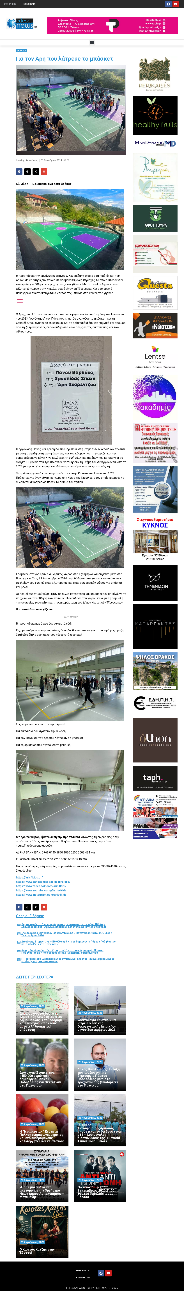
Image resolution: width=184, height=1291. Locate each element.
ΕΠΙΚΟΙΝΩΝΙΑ (29, 4)
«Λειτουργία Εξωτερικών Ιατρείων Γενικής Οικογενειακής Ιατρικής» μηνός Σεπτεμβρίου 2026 (66, 934)
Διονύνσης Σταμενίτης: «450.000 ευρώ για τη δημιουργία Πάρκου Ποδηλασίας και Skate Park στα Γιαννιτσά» (68, 943)
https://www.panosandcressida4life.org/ (43, 882)
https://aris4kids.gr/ (29, 877)
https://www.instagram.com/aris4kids (41, 894)
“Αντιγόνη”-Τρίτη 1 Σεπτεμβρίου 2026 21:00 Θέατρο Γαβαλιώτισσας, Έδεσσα (95, 1192)
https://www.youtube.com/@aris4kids (41, 890)
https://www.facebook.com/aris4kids (41, 886)
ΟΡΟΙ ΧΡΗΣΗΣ (10, 4)
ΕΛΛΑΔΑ (21, 50)
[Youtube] (175, 4)
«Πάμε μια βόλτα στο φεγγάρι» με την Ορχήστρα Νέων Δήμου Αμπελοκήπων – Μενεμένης (42, 1192)
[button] (92, 42)
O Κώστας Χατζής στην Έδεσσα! (37, 1250)
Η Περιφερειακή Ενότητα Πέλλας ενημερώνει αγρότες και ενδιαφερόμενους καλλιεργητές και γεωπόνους (67, 960)
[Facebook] (168, 4)
